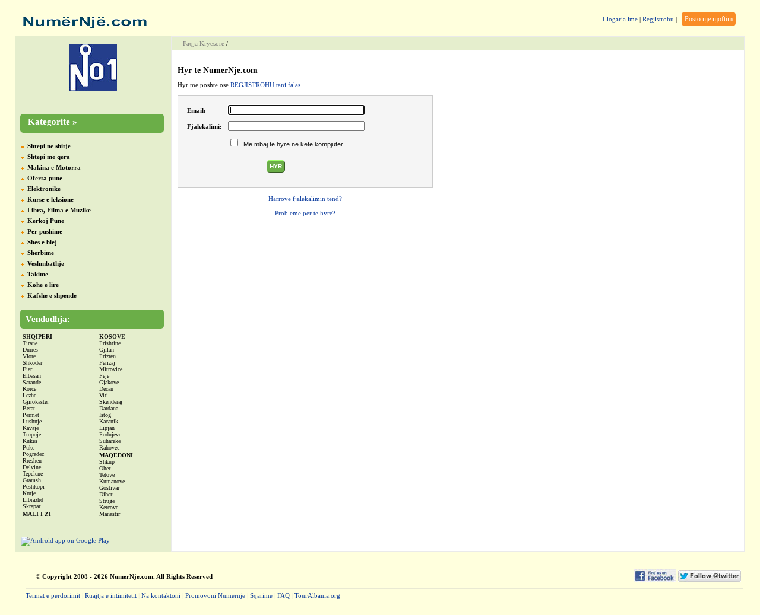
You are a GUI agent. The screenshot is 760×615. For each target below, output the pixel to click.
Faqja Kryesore (203, 43)
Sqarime (261, 595)
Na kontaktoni (160, 595)
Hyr (276, 166)
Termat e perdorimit (53, 595)
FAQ (283, 595)
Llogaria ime (620, 19)
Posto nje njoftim (709, 19)
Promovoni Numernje (215, 595)
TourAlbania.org (317, 595)
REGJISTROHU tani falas (265, 84)
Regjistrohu (658, 19)
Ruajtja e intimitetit (111, 595)
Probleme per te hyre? (305, 212)
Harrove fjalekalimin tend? (305, 198)
